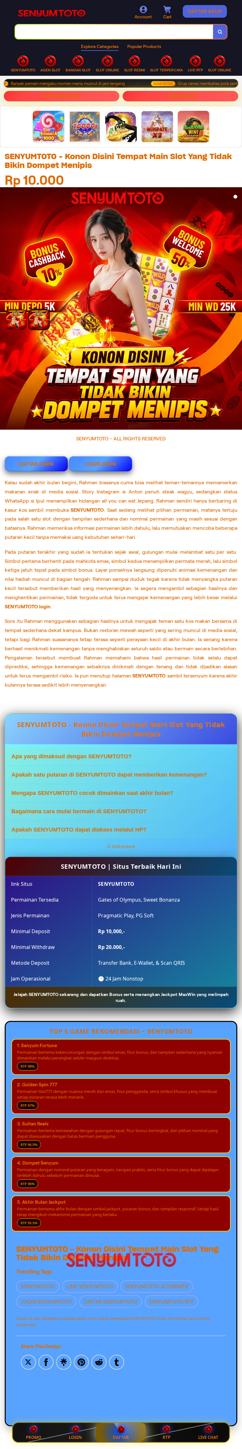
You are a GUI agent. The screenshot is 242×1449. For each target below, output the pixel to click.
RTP (166, 1437)
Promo (33, 1437)
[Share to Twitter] (28, 1361)
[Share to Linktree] (63, 1361)
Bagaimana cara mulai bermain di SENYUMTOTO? (79, 811)
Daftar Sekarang (61, 96)
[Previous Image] (27, 314)
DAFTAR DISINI (36, 464)
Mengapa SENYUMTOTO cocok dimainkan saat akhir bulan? (92, 793)
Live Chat (208, 1437)
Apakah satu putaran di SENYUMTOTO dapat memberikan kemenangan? (109, 775)
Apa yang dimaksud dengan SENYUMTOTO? (71, 756)
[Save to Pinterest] (81, 1361)
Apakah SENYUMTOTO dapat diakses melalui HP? (79, 829)
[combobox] (114, 32)
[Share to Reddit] (99, 1361)
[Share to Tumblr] (116, 1361)
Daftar (121, 1437)
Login (75, 1437)
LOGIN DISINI (100, 464)
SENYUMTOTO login (27, 606)
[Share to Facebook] (46, 1361)
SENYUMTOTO (87, 510)
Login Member (180, 96)
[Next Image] (237, 309)
